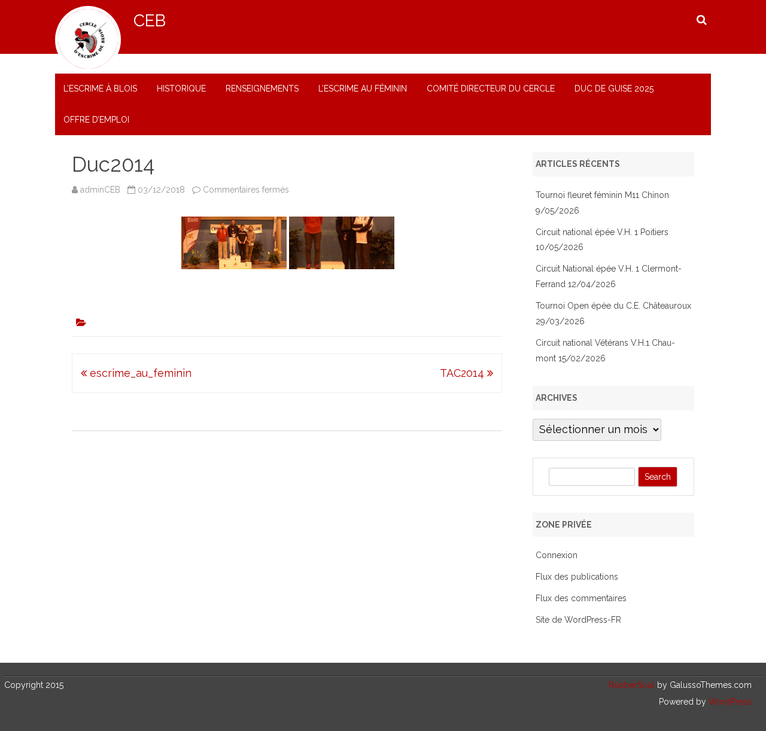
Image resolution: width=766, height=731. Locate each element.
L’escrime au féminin (362, 88)
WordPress (729, 701)
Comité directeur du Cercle (491, 88)
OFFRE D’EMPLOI (96, 119)
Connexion (556, 555)
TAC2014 (463, 373)
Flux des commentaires (581, 598)
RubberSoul (632, 685)
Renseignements (262, 88)
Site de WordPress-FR (578, 620)
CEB (149, 21)
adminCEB (100, 189)
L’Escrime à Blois (100, 88)
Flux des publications (577, 576)
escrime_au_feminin (139, 373)
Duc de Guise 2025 (613, 88)
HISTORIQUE (181, 88)
